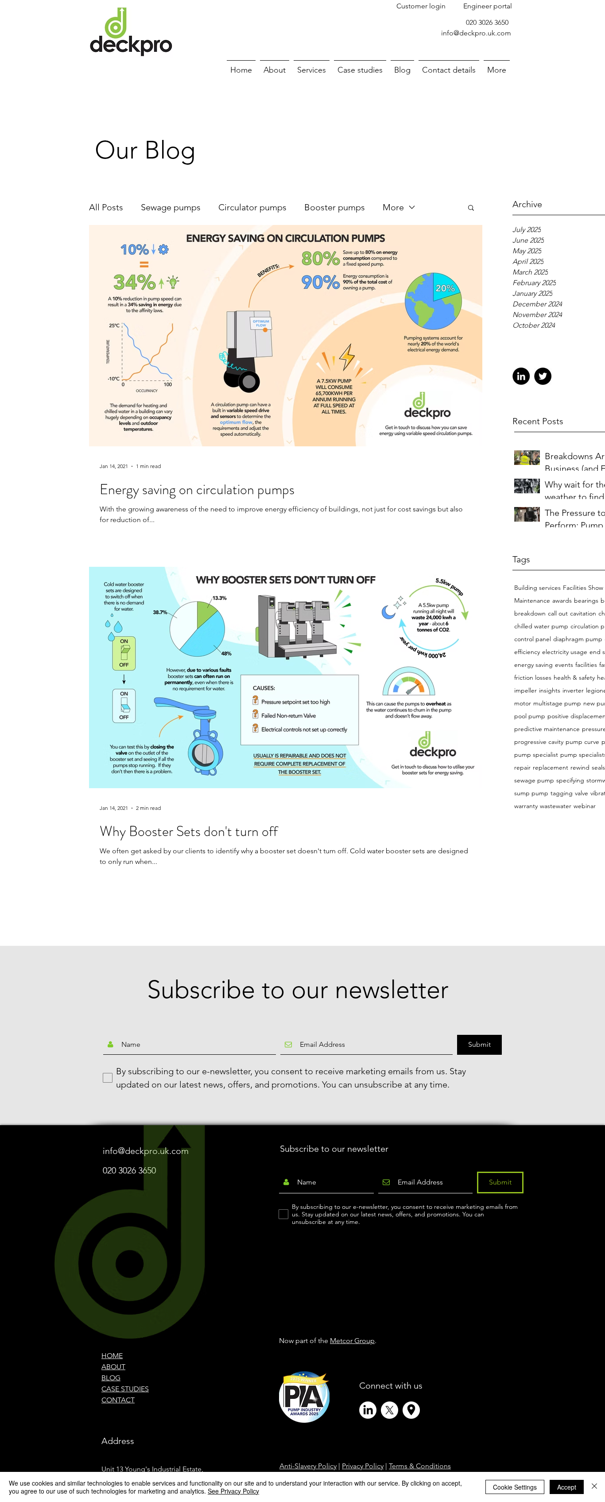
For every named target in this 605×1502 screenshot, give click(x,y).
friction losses (532, 677)
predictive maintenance (547, 729)
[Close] (594, 1487)
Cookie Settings (515, 1487)
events (564, 665)
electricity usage (564, 652)
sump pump (531, 793)
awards (562, 600)
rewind (579, 767)
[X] (389, 1410)
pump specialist (536, 755)
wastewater (555, 806)
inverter (573, 690)
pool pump (529, 716)
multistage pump (557, 703)
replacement (550, 767)
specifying (570, 780)
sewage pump (534, 780)
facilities (586, 665)
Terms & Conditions (420, 1466)
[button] (471, 208)
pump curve (582, 742)
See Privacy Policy (233, 1491)
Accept (566, 1487)
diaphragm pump (577, 639)
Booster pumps (334, 207)
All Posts (106, 207)
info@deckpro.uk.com (476, 33)
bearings (586, 600)
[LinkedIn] (521, 376)
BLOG (110, 1378)
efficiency (527, 652)
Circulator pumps (252, 207)
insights (549, 690)
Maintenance (532, 600)
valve (581, 793)
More (393, 207)
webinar (585, 806)
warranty (526, 806)
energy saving (533, 665)
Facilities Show (583, 588)
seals (598, 767)
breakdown (530, 613)
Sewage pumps (171, 207)
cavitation (583, 613)
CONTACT (118, 1400)
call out (558, 613)
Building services (537, 588)
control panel (532, 639)
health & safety (574, 677)
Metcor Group (352, 1340)
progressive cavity (538, 742)
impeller (525, 690)
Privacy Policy (363, 1466)
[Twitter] (542, 376)
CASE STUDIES (125, 1389)
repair (522, 767)
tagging (562, 793)
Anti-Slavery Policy (308, 1466)
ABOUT (113, 1367)
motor (522, 703)
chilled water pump (541, 626)
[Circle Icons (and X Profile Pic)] (411, 1410)
